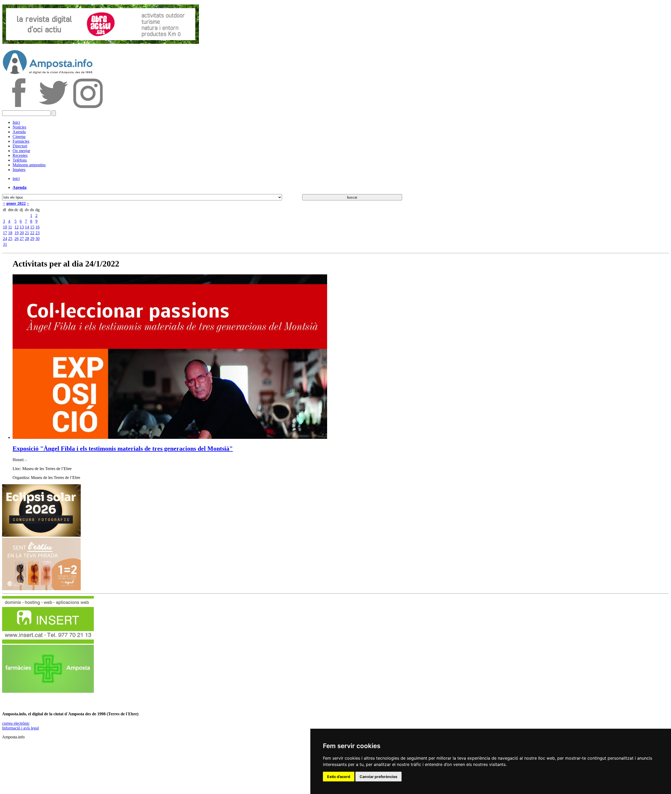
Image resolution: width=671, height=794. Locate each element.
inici (16, 178)
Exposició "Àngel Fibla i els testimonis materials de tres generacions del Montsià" (123, 448)
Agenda (19, 132)
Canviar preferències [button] (378, 776)
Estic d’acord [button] (338, 776)
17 (5, 233)
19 (16, 233)
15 (32, 227)
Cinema (19, 136)
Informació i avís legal (20, 728)
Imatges (19, 169)
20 (22, 233)
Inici (16, 122)
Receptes (20, 155)
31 (5, 244)
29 (32, 238)
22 (32, 233)
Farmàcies (21, 141)
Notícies (19, 127)
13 (22, 227)
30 (37, 238)
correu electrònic (16, 723)
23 (37, 233)
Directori (20, 146)
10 (5, 227)
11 (10, 227)
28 (27, 238)
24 (5, 238)
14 (27, 227)
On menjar (21, 150)
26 (16, 238)
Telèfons (20, 160)
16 (37, 227)
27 (22, 238)
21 (27, 233)
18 (10, 233)
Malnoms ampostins (29, 165)
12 (16, 227)
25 (10, 238)
